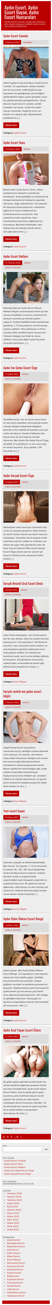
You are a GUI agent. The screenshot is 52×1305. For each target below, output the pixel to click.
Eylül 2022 (12, 1206)
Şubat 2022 (13, 1223)
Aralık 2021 (13, 1229)
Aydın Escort (19, 133)
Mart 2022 (12, 1219)
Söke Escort (13, 1289)
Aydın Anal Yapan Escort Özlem (22, 1030)
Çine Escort (13, 1249)
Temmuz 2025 (14, 1193)
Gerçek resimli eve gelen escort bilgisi (22, 693)
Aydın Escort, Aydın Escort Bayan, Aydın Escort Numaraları (21, 12)
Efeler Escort (13, 1256)
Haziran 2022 (14, 1209)
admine (27, 149)
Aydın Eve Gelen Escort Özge (20, 367)
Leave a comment (13, 267)
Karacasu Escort (15, 1266)
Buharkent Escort (16, 1246)
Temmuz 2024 (14, 1200)
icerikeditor (27, 42)
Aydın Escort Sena (14, 142)
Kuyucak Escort (15, 1282)
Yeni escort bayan (14, 810)
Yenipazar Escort (16, 1295)
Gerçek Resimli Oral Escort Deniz (23, 583)
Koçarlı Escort (14, 1272)
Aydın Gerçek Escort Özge (18, 475)
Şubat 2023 (13, 1203)
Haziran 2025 (14, 1196)
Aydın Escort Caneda (15, 35)
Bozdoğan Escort (16, 1243)
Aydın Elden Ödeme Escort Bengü (23, 918)
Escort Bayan (20, 681)
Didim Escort (13, 1253)
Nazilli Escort (14, 1285)
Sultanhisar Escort (16, 1292)
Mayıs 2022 (13, 1213)
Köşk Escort (13, 1276)
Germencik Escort (16, 1262)
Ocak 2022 (12, 1226)
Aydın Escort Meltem (15, 256)
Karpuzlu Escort (15, 1269)
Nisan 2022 (13, 1216)
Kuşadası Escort (15, 1279)
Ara (5, 1145)
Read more (11, 125)
